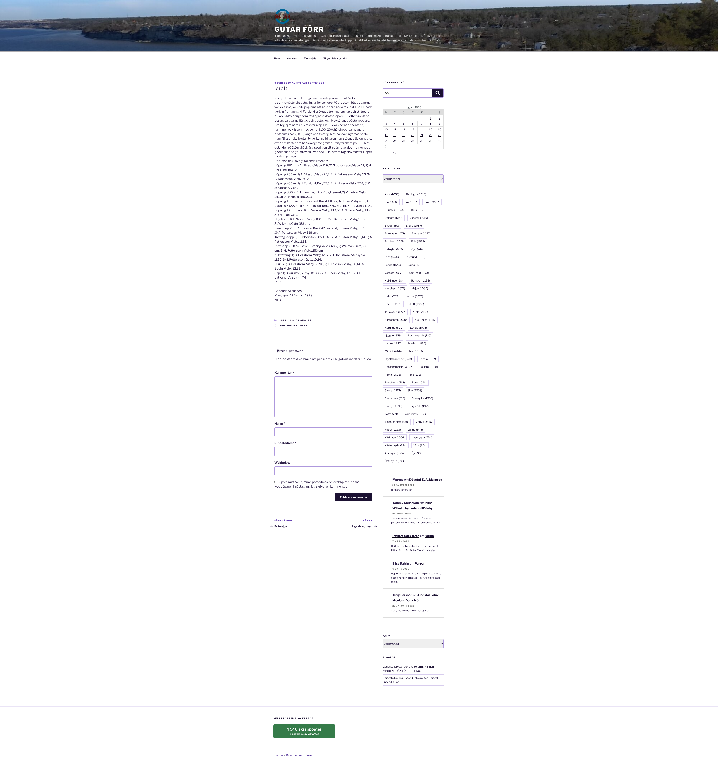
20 (412, 135)
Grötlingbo (419, 272)
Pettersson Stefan (405, 536)
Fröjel (416, 249)
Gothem (393, 272)
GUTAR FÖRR (299, 29)
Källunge (394, 327)
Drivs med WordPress (299, 755)
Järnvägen (395, 311)
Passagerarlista (399, 366)
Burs (418, 209)
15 (430, 129)
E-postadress (285, 443)
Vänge (415, 429)
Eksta (392, 225)
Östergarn (394, 461)
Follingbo (394, 249)
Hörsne (393, 304)
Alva (392, 194)
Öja (417, 453)
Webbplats (282, 462)
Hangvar (420, 280)
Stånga (393, 406)
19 (403, 135)
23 (439, 135)
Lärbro (393, 343)
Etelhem (421, 233)
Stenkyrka (422, 398)
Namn (279, 423)
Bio (391, 202)
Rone (415, 374)
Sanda (393, 390)
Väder (393, 429)
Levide (418, 327)
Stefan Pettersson (311, 83)
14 (421, 129)
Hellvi (392, 296)
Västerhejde (395, 445)
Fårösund (415, 257)
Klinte (420, 311)
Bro (283, 325)
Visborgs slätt (397, 421)
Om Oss (292, 58)
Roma (393, 374)
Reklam (429, 366)
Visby (303, 325)
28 (421, 140)
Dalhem (394, 217)
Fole (418, 241)
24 (386, 140)
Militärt (393, 351)
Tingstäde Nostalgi (335, 58)
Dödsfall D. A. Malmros (425, 479)
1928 (283, 320)
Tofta (391, 413)
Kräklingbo (425, 319)
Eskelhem (395, 233)
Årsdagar (394, 453)
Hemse (414, 296)
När (416, 351)
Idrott (292, 325)
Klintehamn (396, 319)
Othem (428, 359)
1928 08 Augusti (300, 320)
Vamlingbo (415, 413)
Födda (393, 264)
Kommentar (284, 372)
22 (430, 135)
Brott (432, 202)
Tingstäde (310, 58)
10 (386, 129)
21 (421, 135)
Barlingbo (416, 194)
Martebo (417, 343)
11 (395, 129)
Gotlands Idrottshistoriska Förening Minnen (408, 666)
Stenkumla (395, 398)
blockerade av (308, 732)
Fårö (392, 257)
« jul (395, 152)
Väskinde (395, 437)
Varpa (429, 536)
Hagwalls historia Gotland (398, 677)
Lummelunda (419, 335)
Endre (414, 225)
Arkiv (386, 635)
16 (439, 129)
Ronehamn (395, 382)
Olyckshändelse (398, 359)
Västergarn (422, 437)
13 (412, 129)
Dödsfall (418, 217)
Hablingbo (394, 280)
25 (394, 140)
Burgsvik (394, 209)
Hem (277, 58)
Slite (415, 390)
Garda (415, 264)
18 (394, 135)
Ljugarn (393, 335)
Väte (419, 445)
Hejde (420, 288)
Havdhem (395, 288)
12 (403, 129)
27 (412, 140)
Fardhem (394, 241)
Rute (419, 382)
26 (403, 140)
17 (386, 135)
